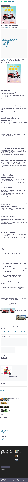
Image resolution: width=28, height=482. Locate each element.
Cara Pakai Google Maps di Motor (14, 398)
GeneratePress (3, 480)
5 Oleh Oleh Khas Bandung (13, 402)
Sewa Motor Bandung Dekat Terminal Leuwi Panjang (8, 317)
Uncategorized (2, 390)
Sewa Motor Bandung (3, 387)
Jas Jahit (5, 479)
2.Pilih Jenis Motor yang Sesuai (6, 42)
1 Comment (6, 27)
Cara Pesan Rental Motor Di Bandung (20, 310)
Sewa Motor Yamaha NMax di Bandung (15, 409)
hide (15, 30)
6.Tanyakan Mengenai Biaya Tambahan (8, 38)
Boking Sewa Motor (4, 433)
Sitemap (2, 424)
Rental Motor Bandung (3, 385)
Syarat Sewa (3, 432)
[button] (24, 2)
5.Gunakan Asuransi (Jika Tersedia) (7, 45)
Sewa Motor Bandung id (6, 449)
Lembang (2, 439)
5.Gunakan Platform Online (6, 37)
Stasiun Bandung (3, 440)
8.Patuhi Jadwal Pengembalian (7, 48)
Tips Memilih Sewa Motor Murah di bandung (7, 40)
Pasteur (2, 438)
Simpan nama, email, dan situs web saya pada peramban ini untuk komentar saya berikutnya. (14, 355)
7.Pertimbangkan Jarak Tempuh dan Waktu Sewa (9, 39)
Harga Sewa (3, 431)
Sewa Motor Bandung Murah (5, 59)
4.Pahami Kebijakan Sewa (6, 44)
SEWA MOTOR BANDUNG (7, 1)
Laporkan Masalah (5, 49)
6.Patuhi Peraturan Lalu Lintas (6, 46)
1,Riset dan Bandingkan (5, 41)
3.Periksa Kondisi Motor (5, 43)
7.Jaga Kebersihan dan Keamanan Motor (8, 47)
